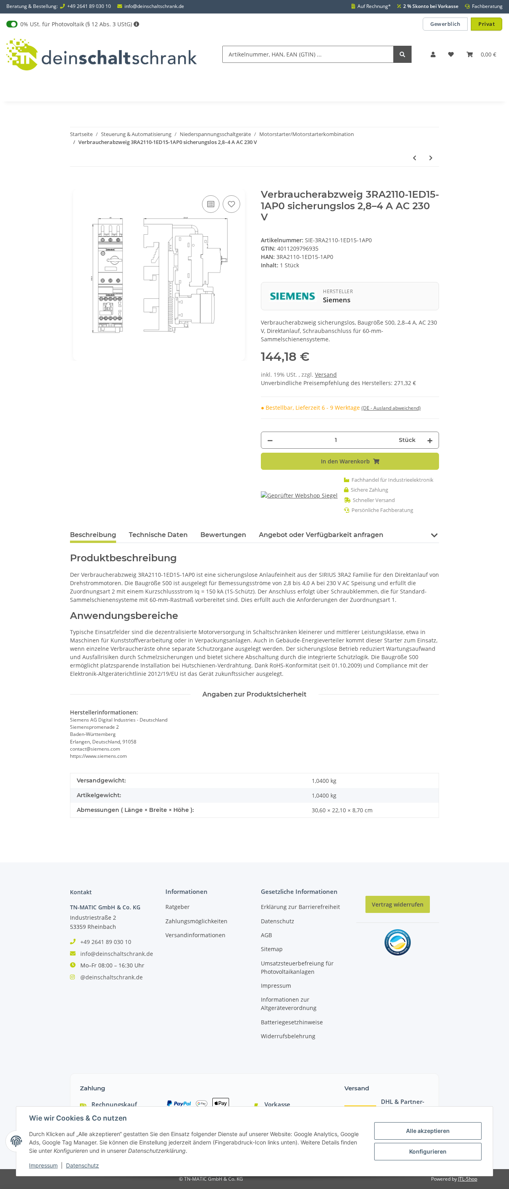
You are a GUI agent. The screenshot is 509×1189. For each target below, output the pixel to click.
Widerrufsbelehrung (288, 1036)
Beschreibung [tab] (93, 535)
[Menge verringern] (270, 440)
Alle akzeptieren (428, 1130)
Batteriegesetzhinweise (292, 1022)
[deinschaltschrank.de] (101, 54)
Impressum (276, 985)
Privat (486, 23)
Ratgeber (177, 907)
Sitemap (272, 949)
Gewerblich (445, 23)
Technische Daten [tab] (158, 535)
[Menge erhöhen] (430, 440)
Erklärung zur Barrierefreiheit (300, 907)
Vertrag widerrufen (398, 904)
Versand (326, 374)
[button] (433, 54)
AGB (266, 935)
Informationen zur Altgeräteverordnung (289, 1004)
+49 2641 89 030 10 (89, 6)
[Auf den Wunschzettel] (231, 204)
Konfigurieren (428, 1151)
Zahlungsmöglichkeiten (196, 921)
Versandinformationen (195, 935)
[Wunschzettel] (451, 54)
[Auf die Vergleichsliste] (211, 204)
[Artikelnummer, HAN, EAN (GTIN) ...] (402, 54)
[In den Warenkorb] (76, 184)
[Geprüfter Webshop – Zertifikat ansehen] (299, 495)
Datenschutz (277, 921)
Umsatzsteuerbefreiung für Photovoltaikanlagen (297, 967)
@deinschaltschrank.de (111, 977)
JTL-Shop (467, 1178)
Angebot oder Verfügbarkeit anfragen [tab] (321, 535)
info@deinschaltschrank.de (154, 6)
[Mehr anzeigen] (136, 24)
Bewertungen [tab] (223, 535)
